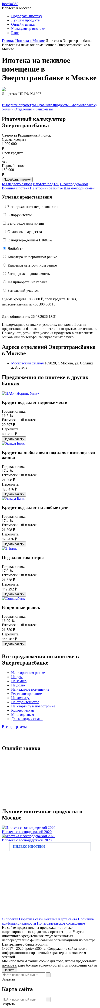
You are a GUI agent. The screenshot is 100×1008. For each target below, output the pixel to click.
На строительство (25, 702)
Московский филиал (27, 363)
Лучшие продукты (25, 20)
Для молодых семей (27, 719)
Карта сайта (67, 919)
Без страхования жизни (25, 223)
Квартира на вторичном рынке (32, 265)
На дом (17, 677)
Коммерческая (22, 710)
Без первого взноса (17, 184)
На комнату (20, 698)
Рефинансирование (26, 694)
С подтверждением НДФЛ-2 (30, 240)
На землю (19, 681)
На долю (18, 685)
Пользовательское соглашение (61, 923)
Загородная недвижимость (29, 274)
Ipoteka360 (10, 4)
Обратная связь (31, 919)
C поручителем (19, 215)
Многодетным (22, 715)
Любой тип (17, 248)
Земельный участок (23, 290)
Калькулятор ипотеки (28, 29)
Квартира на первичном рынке (32, 257)
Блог (15, 33)
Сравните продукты (53, 105)
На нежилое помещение (30, 689)
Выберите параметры (19, 105)
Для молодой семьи (79, 188)
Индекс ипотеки (29, 846)
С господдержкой (74, 184)
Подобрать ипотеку (26, 16)
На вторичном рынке (28, 673)
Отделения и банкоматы (33, 109)
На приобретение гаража (27, 282)
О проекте (10, 919)
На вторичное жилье (46, 188)
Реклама (50, 919)
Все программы (14, 727)
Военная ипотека (15, 188)
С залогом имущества (24, 232)
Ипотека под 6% (46, 184)
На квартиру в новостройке (33, 706)
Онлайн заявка (23, 24)
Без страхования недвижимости (32, 207)
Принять (9, 970)
